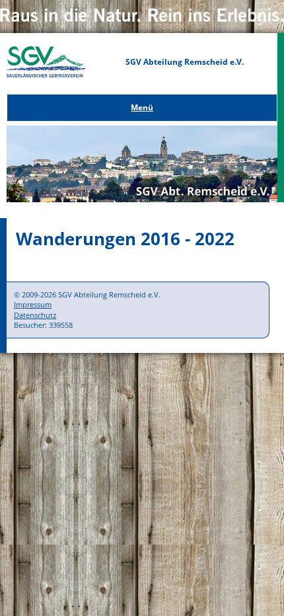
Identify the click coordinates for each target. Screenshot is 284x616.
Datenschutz (35, 315)
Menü (142, 107)
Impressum (33, 304)
